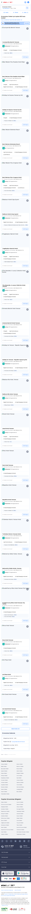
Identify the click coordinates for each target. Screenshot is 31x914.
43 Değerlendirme (12, 80)
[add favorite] (27, 28)
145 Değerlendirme (13, 398)
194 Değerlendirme (14, 644)
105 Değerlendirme (13, 252)
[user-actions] (28, 2)
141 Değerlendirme (13, 432)
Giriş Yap (27, 23)
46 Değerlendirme (12, 290)
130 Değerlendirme (14, 363)
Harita (6, 12)
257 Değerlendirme (12, 678)
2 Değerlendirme (10, 148)
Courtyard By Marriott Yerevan (18, 741)
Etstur (2, 754)
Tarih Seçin (25, 57)
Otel (6, 754)
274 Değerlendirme (14, 607)
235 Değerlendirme (13, 181)
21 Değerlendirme (14, 218)
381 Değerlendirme (14, 538)
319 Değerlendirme (14, 469)
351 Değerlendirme (14, 113)
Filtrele (16, 12)
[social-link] (2, 841)
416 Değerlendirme (14, 503)
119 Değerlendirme (14, 46)
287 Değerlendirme (12, 327)
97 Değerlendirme (13, 572)
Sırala (25, 12)
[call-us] (26, 2)
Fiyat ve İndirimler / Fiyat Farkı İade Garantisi (10, 19)
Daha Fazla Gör (15, 728)
